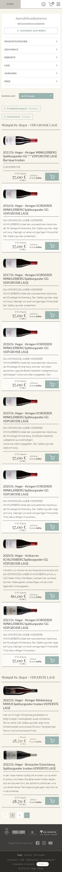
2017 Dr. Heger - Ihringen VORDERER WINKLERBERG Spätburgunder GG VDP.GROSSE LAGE (27, 278)
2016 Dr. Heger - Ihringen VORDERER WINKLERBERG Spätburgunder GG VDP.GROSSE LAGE (27, 209)
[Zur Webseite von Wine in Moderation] (49, 833)
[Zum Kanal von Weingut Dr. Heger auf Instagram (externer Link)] (50, 843)
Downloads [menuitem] (39, 854)
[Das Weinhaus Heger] (18, 833)
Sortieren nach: (9, 96)
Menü (58, 4)
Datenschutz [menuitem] (32, 859)
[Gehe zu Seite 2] (27, 815)
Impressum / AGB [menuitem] (15, 859)
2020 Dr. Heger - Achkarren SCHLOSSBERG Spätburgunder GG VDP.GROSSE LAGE (25, 559)
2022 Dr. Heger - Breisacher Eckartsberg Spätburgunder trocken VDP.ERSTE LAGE (29, 766)
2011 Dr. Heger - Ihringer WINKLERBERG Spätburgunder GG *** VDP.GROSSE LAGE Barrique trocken (30, 156)
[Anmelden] (43, 4)
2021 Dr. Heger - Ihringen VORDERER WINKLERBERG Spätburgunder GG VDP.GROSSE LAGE (27, 624)
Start (10, 4)
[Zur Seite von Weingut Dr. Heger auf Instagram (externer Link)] (44, 843)
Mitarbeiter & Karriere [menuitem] (23, 864)
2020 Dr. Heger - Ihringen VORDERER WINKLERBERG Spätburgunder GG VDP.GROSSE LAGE (27, 490)
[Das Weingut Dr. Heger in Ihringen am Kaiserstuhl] (6, 832)
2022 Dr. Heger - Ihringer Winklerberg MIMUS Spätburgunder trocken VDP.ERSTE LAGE (31, 704)
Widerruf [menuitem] (42, 864)
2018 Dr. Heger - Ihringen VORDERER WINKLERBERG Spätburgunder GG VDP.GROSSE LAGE (27, 348)
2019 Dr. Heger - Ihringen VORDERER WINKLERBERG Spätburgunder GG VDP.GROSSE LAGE (27, 417)
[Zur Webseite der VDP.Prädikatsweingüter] (32, 833)
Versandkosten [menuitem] (48, 859)
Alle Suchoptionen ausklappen (31, 23)
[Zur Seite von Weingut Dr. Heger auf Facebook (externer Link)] (37, 843)
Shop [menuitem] (19, 854)
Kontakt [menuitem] (28, 854)
